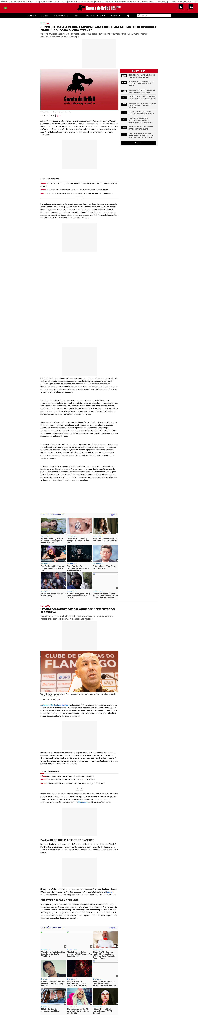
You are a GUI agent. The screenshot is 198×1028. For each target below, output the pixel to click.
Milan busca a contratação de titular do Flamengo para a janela (141, 84)
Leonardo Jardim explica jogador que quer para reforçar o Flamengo (142, 105)
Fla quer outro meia (60, 2)
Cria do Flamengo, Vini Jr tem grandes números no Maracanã (141, 113)
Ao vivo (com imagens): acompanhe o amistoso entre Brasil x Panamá (142, 98)
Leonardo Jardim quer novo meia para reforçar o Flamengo (141, 91)
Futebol (32, 15)
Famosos (115, 15)
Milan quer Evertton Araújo (43, 2)
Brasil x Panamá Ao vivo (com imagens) (80, 2)
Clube (45, 15)
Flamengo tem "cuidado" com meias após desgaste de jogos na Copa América (78, 190)
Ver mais (138, 143)
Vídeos (76, 15)
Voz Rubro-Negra (95, 15)
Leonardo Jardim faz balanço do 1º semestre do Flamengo (141, 76)
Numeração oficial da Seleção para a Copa (155, 2)
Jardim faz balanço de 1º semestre (22, 2)
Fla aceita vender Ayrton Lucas (181, 2)
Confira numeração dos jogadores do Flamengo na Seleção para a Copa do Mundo (140, 120)
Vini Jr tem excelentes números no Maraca (125, 2)
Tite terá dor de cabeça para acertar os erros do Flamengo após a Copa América (80, 193)
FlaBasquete (61, 15)
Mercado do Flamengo (102, 2)
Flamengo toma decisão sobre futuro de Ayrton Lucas (140, 128)
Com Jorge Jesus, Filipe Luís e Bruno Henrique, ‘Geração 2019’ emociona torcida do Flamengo (141, 135)
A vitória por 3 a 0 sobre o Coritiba (54, 705)
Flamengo (82, 802)
